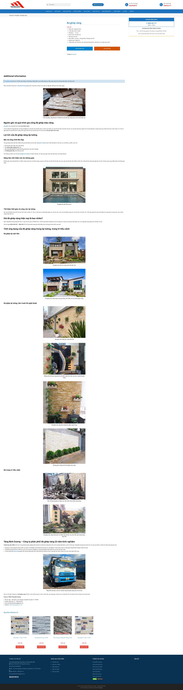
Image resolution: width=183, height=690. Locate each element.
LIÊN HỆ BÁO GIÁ (79, 48)
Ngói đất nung (55, 662)
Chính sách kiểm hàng (97, 669)
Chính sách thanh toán (97, 664)
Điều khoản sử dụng (97, 674)
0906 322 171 (152, 23)
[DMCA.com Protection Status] (98, 679)
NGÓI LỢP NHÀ (67, 11)
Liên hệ (132, 11)
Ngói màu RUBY (55, 671)
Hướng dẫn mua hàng (97, 662)
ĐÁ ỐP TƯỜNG (77, 11)
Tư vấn (125, 11)
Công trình (117, 11)
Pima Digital (100, 687)
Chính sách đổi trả (96, 671)
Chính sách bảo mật (97, 676)
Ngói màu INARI (55, 669)
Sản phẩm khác (106, 11)
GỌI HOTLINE (107, 48)
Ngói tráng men (55, 666)
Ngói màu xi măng (56, 664)
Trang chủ (49, 11)
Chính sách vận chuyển (97, 666)
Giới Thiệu (57, 11)
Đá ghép (17, 15)
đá (22, 221)
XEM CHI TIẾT (20, 647)
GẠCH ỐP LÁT (96, 11)
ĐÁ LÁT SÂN (87, 11)
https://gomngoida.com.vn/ (15, 604)
